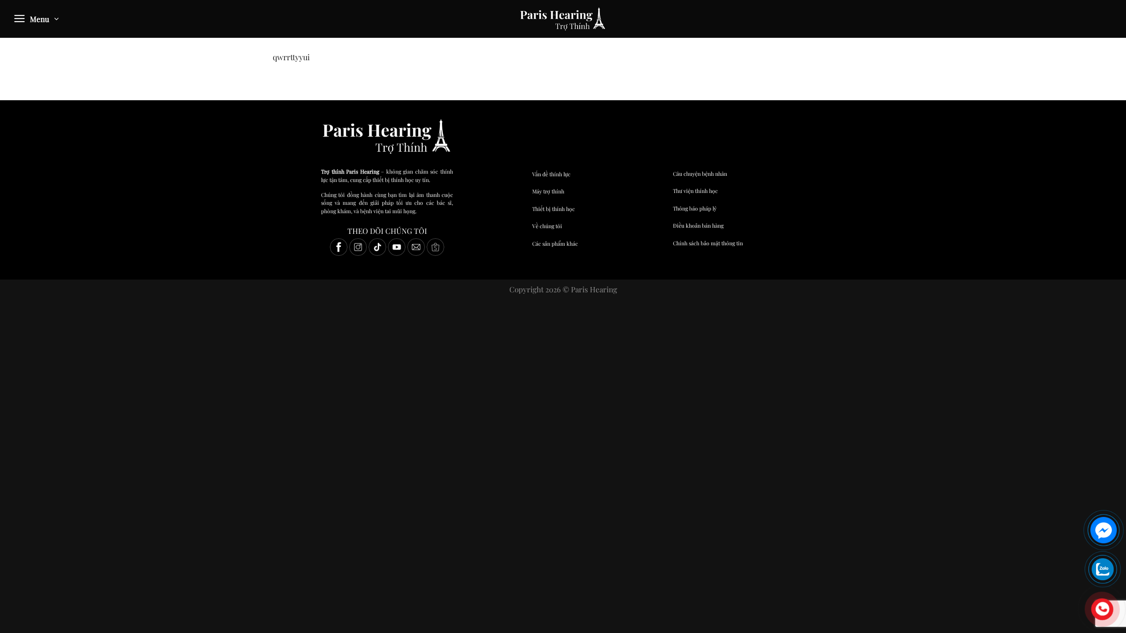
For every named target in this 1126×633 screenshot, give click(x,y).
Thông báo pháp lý (695, 208)
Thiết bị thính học (553, 208)
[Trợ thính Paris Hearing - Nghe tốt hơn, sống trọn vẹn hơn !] (563, 19)
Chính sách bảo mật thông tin (708, 243)
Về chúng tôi (547, 225)
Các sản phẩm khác (555, 243)
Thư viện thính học (695, 190)
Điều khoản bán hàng (698, 225)
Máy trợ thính (548, 191)
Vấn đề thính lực (551, 174)
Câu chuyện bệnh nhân (700, 173)
